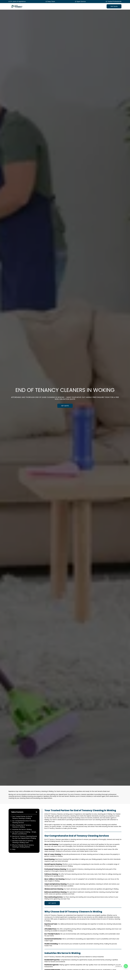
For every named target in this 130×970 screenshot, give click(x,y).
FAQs (13, 849)
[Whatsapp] (126, 966)
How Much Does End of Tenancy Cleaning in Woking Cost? (22, 841)
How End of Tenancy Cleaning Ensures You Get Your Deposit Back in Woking (24, 837)
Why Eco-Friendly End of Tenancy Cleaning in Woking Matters (23, 846)
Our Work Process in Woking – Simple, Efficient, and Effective (24, 833)
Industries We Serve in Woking (22, 829)
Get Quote (114, 6)
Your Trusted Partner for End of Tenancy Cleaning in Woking (22, 817)
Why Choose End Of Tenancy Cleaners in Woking (21, 826)
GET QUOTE (65, 406)
